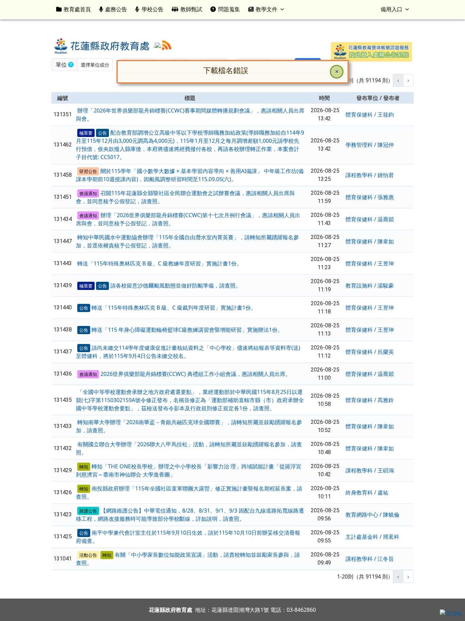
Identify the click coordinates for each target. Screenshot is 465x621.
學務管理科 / (362, 145)
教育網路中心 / (364, 514)
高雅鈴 (386, 400)
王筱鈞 (386, 114)
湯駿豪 (386, 285)
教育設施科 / (362, 285)
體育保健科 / (362, 114)
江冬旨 (386, 559)
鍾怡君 (386, 175)
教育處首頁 (77, 9)
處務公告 (116, 9)
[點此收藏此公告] (76, 110)
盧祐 (383, 492)
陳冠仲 (386, 145)
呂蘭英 (386, 352)
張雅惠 (386, 197)
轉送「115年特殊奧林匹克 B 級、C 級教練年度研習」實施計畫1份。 (159, 263)
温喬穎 (386, 219)
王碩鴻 (386, 470)
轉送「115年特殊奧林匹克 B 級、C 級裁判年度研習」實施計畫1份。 (174, 307)
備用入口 (391, 9)
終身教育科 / (362, 492)
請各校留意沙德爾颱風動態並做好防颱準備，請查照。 (175, 285)
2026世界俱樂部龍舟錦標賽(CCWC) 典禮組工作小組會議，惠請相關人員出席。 (195, 374)
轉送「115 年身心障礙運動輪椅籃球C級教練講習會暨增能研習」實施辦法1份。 (187, 329)
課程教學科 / (362, 175)
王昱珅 (386, 263)
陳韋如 (386, 241)
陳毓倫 (391, 514)
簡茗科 (391, 536)
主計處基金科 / (364, 536)
